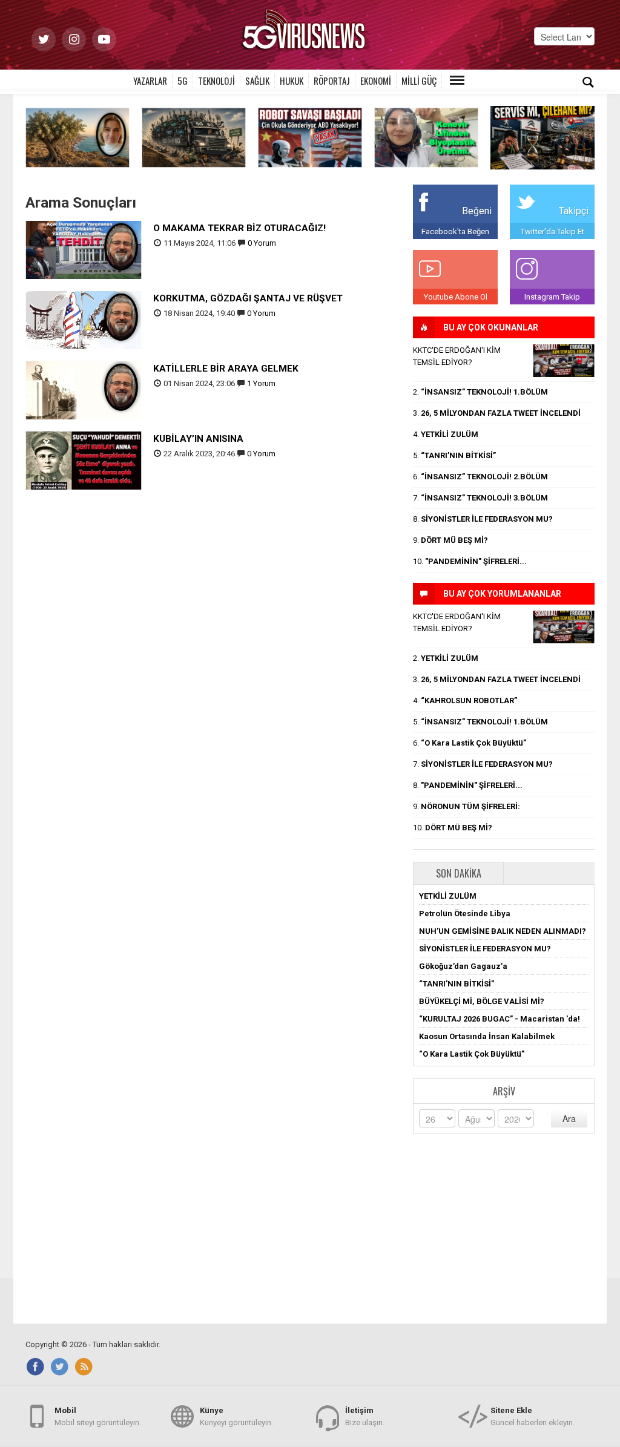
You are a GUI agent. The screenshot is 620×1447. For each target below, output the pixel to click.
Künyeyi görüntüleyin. (236, 1416)
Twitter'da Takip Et (552, 231)
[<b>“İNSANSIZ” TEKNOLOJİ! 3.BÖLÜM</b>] (194, 137)
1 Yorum (261, 383)
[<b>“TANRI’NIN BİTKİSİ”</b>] (426, 137)
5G (182, 80)
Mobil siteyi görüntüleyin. (97, 1416)
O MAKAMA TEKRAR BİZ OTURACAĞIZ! (239, 228)
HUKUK (291, 80)
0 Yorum (262, 243)
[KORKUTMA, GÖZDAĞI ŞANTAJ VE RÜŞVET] (83, 319)
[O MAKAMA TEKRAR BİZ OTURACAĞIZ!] (83, 249)
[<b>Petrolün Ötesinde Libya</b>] (77, 137)
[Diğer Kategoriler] (457, 80)
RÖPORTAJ (332, 80)
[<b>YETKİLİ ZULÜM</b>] (542, 137)
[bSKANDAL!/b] (564, 360)
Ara (569, 1118)
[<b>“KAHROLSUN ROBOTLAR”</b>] (310, 137)
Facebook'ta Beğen (455, 231)
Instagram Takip (552, 296)
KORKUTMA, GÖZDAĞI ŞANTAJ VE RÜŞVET (248, 298)
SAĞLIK (257, 80)
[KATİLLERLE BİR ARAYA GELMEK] (83, 389)
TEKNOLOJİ (216, 80)
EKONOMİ (375, 80)
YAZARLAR (150, 80)
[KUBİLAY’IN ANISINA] (83, 459)
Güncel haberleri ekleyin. (532, 1416)
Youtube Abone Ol (455, 296)
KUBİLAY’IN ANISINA (198, 438)
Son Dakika (458, 873)
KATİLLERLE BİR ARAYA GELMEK (225, 368)
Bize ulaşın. (364, 1416)
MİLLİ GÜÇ (419, 80)
